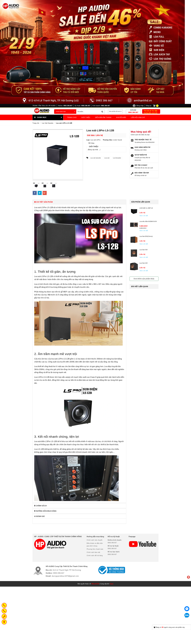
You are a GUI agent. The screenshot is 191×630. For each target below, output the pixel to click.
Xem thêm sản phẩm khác (144, 279)
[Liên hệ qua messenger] (186, 608)
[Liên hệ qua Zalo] (186, 615)
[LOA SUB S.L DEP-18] (134, 211)
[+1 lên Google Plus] (44, 193)
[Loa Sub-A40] (134, 266)
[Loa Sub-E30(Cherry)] (134, 239)
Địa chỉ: (49, 570)
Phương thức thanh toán (95, 549)
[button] (79, 202)
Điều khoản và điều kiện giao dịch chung (95, 544)
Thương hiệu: (108, 140)
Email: (48, 576)
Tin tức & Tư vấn (150, 111)
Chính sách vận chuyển (94, 540)
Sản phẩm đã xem (115, 111)
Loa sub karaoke (95, 158)
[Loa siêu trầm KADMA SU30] (134, 224)
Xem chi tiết (143, 215)
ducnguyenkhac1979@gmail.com (65, 576)
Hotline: (49, 573)
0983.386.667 (133, 112)
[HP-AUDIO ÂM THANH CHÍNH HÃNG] (41, 110)
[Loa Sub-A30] (134, 253)
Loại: (88, 140)
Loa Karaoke (117, 158)
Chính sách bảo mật (93, 552)
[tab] (79, 202)
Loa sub (106, 158)
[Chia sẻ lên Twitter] (39, 193)
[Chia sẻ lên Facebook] (34, 193)
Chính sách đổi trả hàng (95, 555)
